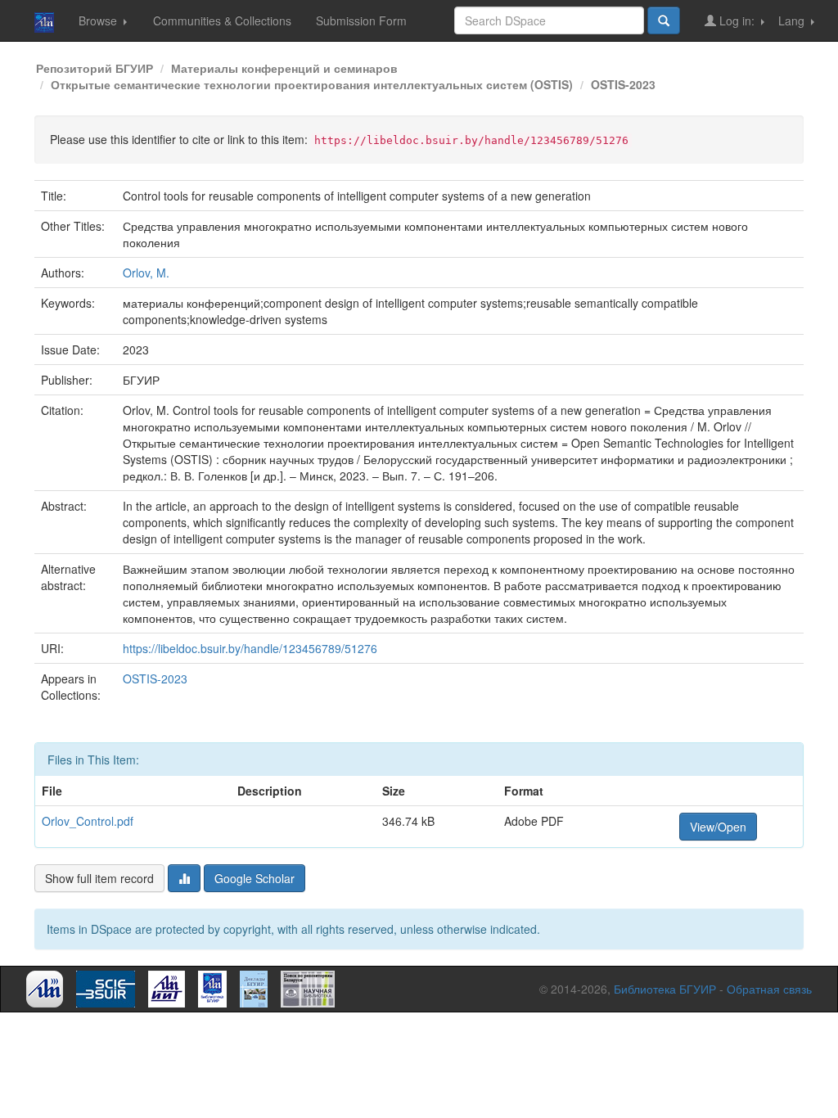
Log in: (737, 20)
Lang (793, 20)
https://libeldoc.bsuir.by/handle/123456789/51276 (250, 648)
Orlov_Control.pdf (87, 821)
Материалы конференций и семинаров (284, 68)
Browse (99, 20)
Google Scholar (254, 878)
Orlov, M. (146, 272)
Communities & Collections (222, 20)
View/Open (718, 826)
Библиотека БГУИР (665, 989)
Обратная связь (769, 989)
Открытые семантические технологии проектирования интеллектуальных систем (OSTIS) (312, 84)
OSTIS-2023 (623, 84)
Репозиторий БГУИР (94, 68)
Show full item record (99, 878)
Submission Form (361, 20)
